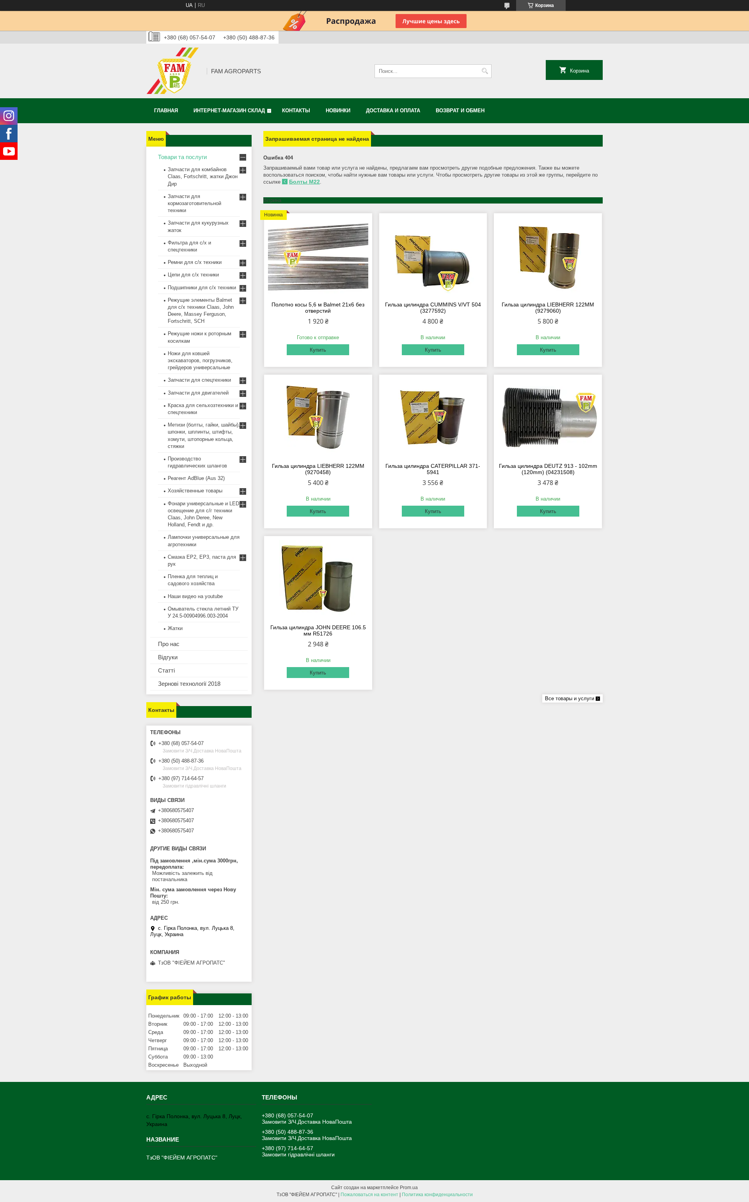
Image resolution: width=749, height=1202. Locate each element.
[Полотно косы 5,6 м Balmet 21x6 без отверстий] (318, 256)
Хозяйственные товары (195, 491)
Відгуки (167, 657)
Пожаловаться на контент (369, 1194)
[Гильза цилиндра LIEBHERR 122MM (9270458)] (318, 418)
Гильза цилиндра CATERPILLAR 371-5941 (432, 469)
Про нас (168, 644)
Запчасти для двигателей (198, 393)
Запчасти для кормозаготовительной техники (194, 203)
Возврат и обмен (460, 110)
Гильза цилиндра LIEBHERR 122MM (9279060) (548, 307)
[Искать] (485, 71)
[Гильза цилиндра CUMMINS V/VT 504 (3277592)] (433, 256)
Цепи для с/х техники (193, 275)
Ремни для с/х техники (195, 262)
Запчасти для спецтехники (199, 380)
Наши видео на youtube (195, 596)
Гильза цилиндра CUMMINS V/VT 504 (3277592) (433, 307)
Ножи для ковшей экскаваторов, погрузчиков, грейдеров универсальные (200, 360)
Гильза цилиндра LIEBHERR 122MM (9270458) (318, 469)
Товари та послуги (182, 157)
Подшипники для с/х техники (202, 287)
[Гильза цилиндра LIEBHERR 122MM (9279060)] (548, 256)
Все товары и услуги (569, 698)
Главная (166, 110)
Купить (318, 350)
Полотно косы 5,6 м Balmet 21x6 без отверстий (318, 307)
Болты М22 (304, 182)
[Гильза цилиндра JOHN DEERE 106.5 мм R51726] (318, 579)
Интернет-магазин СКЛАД (229, 110)
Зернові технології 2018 (189, 683)
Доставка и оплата (393, 110)
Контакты (296, 110)
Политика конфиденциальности (437, 1194)
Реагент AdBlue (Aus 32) (196, 478)
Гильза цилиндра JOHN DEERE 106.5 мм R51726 (318, 630)
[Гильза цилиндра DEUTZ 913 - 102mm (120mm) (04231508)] (548, 418)
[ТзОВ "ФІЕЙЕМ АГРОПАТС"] (173, 71)
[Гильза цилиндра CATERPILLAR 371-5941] (433, 418)
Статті (166, 670)
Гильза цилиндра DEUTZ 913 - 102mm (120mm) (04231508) (548, 469)
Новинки (338, 110)
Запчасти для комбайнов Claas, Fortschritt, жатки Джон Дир (203, 176)
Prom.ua (409, 1187)
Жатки (175, 628)
